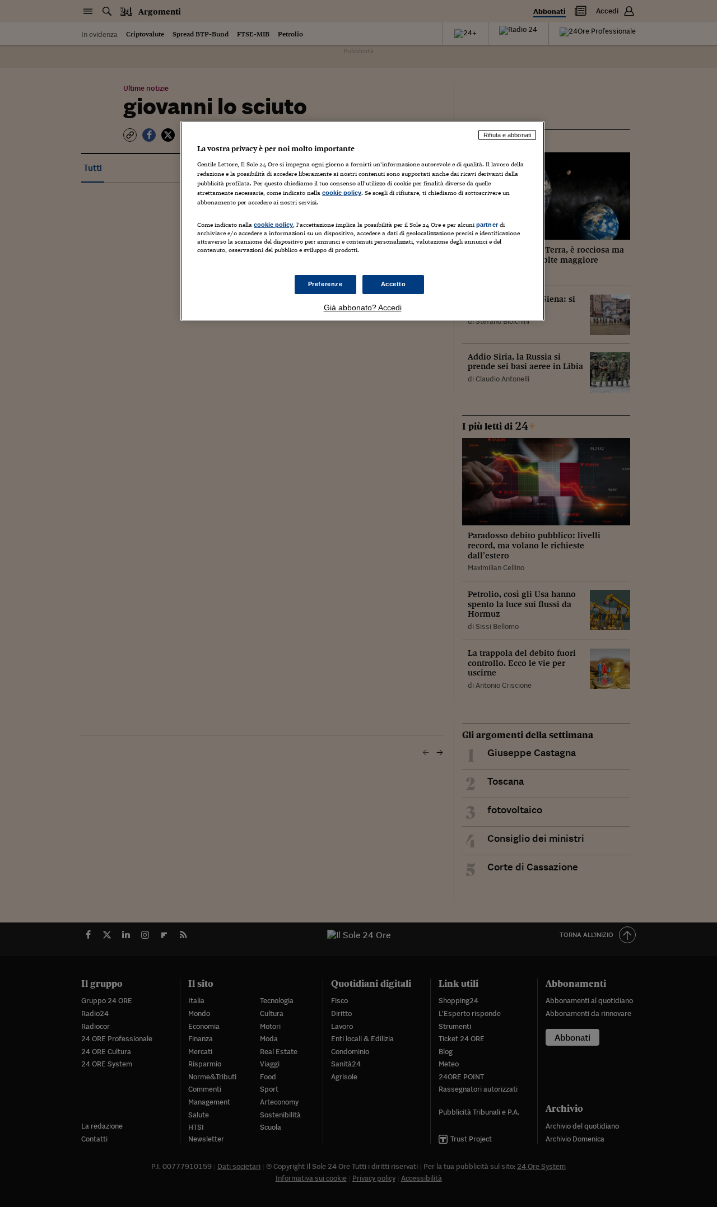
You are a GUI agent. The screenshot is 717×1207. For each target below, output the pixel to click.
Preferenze (325, 284)
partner (487, 224)
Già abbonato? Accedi (363, 307)
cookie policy (341, 192)
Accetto (393, 284)
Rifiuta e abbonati (507, 135)
